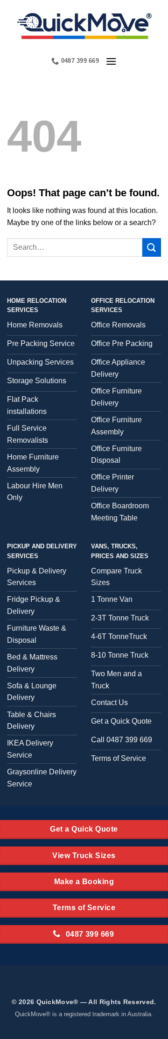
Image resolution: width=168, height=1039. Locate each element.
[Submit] (151, 247)
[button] (111, 61)
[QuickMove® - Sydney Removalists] (84, 25)
